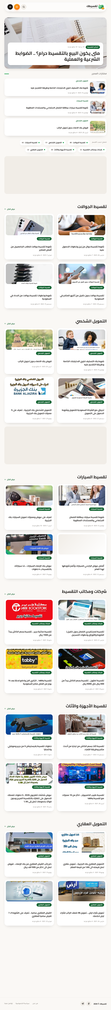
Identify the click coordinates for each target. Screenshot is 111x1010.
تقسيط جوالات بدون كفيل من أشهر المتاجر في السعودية (82, 297)
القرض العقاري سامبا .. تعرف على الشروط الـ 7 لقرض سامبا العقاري (30, 914)
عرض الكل (11, 209)
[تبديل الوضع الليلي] (17, 7)
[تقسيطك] (95, 7)
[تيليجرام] (82, 1003)
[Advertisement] (55, 175)
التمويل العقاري (35, 149)
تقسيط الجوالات (77, 142)
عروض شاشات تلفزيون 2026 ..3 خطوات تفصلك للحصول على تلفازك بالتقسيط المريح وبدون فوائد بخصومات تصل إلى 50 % (30, 798)
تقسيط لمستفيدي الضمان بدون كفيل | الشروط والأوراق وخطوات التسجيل (85, 633)
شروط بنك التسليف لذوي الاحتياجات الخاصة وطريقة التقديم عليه (59, 88)
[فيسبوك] (88, 1003)
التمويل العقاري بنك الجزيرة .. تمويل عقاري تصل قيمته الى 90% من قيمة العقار (83, 865)
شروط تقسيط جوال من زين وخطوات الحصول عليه (83, 248)
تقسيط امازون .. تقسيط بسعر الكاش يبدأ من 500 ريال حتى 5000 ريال (83, 682)
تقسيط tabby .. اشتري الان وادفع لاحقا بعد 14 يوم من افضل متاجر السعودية (30, 682)
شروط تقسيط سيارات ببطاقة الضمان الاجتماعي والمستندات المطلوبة (57, 108)
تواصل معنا (8, 1004)
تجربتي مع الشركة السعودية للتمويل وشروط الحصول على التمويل (83, 411)
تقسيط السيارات (82, 101)
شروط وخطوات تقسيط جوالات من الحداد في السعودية (31, 297)
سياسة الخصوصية (23, 1004)
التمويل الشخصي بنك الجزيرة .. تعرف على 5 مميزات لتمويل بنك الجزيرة (31, 411)
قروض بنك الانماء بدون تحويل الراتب (72, 128)
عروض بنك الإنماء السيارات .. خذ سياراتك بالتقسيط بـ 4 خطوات (33, 567)
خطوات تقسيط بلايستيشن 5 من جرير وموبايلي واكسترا (30, 747)
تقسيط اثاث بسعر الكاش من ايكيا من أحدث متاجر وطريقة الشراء (83, 747)
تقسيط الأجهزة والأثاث (61, 149)
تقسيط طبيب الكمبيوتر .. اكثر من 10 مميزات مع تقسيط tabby (83, 796)
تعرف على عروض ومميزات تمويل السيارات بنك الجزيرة (30, 518)
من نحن (35, 1004)
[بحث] (23, 7)
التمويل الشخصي (82, 81)
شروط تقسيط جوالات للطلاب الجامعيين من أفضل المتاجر (31, 248)
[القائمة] (10, 7)
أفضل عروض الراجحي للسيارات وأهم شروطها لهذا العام (83, 567)
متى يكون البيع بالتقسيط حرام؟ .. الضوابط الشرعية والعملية (74, 951)
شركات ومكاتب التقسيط (91, 149)
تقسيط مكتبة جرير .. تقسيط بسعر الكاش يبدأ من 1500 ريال (30, 633)
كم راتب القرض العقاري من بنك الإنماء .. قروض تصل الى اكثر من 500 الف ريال (30, 865)
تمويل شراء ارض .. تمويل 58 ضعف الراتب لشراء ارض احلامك (82, 914)
